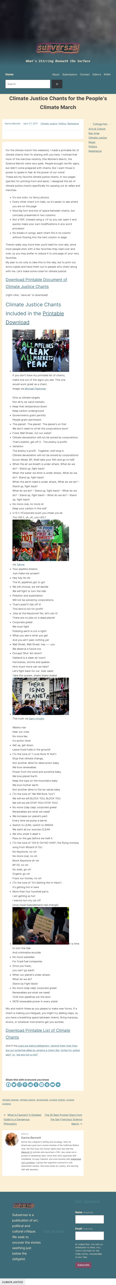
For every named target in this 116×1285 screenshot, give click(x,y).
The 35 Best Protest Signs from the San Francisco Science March (63, 1119)
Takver (21, 564)
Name (84, 1212)
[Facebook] (8, 1084)
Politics (62, 123)
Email (84, 1228)
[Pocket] (41, 1084)
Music (92, 142)
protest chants (57, 1099)
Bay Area (94, 133)
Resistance (73, 123)
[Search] (57, 84)
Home (9, 74)
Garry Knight (36, 718)
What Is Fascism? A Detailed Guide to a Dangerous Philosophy (22, 1119)
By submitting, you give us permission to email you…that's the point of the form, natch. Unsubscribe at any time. (89, 1250)
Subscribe (83, 1264)
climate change (10, 1099)
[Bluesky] (13, 1084)
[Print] (47, 1084)
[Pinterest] (24, 1084)
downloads (42, 1099)
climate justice (27, 1099)
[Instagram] (19, 1084)
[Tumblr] (36, 1084)
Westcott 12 (26, 1152)
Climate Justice (49, 123)
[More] (58, 1084)
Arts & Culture (97, 128)
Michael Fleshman (35, 388)
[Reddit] (30, 1084)
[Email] (52, 1084)
